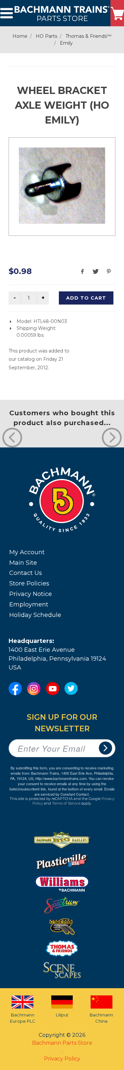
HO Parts (46, 36)
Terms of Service (66, 803)
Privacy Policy (62, 1059)
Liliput (62, 1014)
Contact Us (25, 573)
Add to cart (86, 298)
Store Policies (29, 583)
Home (20, 36)
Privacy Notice (30, 594)
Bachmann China (101, 1018)
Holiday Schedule (35, 615)
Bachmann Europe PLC (22, 1018)
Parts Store (62, 18)
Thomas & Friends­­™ (88, 36)
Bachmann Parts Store (62, 1043)
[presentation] (12, 437)
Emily (66, 43)
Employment (28, 604)
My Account (27, 552)
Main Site (23, 562)
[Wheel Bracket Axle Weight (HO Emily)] (62, 186)
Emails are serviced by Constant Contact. (74, 791)
